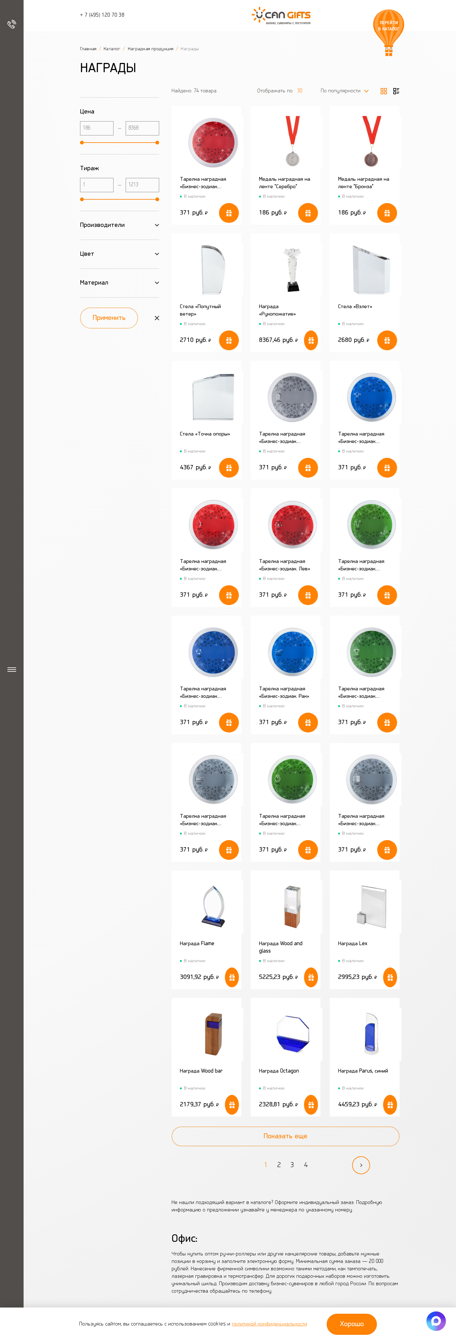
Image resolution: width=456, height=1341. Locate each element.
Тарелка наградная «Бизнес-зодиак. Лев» (284, 565)
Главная (89, 48)
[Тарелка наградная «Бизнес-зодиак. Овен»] (213, 142)
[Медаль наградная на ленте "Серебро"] (292, 142)
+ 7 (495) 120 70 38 (102, 15)
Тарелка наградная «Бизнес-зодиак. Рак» (284, 692)
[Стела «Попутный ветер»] (213, 270)
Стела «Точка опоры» (205, 434)
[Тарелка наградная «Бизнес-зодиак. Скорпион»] (371, 397)
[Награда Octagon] (292, 1034)
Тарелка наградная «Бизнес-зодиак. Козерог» (361, 566)
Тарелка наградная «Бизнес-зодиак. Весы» (361, 821)
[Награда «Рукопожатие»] (292, 270)
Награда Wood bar (201, 1071)
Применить (109, 318)
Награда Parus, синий (363, 1071)
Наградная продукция (151, 48)
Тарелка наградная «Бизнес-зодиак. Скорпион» (361, 438)
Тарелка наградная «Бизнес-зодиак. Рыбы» (203, 693)
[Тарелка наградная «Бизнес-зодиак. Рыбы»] (213, 652)
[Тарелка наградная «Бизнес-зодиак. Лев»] (292, 524)
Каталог (113, 48)
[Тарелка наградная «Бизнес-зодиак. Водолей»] (213, 779)
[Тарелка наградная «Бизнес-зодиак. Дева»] (292, 779)
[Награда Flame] (213, 907)
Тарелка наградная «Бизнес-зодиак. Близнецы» (282, 438)
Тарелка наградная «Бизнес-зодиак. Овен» (203, 184)
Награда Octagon (279, 1071)
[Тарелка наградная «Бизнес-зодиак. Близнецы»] (292, 397)
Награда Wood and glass (280, 947)
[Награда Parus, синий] (371, 1034)
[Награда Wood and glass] (292, 907)
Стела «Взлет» (355, 307)
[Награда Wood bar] (213, 1034)
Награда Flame (197, 944)
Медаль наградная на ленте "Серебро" (284, 183)
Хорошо (352, 1324)
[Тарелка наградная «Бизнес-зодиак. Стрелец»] (213, 524)
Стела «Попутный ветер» (200, 310)
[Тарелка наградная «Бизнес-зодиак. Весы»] (371, 779)
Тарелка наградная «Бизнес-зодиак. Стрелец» (203, 566)
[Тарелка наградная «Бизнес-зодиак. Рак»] (292, 652)
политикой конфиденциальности (269, 1324)
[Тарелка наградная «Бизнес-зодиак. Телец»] (371, 652)
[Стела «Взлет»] (371, 270)
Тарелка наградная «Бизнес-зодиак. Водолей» (203, 821)
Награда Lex (352, 944)
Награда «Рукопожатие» (277, 310)
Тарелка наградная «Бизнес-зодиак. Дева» (282, 821)
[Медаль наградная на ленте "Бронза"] (371, 142)
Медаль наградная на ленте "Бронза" (363, 183)
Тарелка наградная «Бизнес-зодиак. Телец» (361, 693)
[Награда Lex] (371, 907)
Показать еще (285, 1136)
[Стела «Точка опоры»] (213, 397)
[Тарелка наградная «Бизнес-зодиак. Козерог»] (371, 524)
